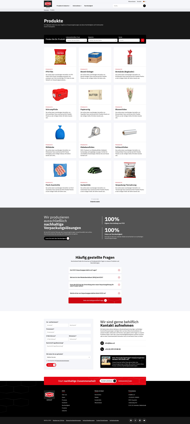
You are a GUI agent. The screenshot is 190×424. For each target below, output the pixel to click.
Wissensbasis (132, 1)
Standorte (64, 402)
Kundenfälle (98, 400)
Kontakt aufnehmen (107, 381)
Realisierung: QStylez (58, 420)
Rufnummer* (72, 336)
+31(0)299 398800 (133, 397)
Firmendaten (132, 391)
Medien (97, 397)
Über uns (64, 394)
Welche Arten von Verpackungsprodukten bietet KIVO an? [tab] (88, 293)
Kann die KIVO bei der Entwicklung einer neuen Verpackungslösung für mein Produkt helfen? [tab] (92, 285)
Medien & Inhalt (99, 391)
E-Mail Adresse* (51, 336)
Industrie (64, 410)
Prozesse (64, 400)
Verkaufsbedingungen (89, 420)
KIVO (63, 391)
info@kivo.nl (110, 343)
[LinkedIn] (140, 420)
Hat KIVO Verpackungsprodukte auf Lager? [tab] (83, 270)
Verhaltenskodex (114, 420)
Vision (63, 397)
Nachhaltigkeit (88, 6)
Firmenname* (50, 329)
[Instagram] (135, 420)
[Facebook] (131, 420)
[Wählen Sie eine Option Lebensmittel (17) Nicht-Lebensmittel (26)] (76, 40)
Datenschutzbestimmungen (62, 360)
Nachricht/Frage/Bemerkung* (54, 343)
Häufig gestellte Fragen (125, 381)
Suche (144, 5)
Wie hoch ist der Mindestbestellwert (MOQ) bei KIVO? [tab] (86, 277)
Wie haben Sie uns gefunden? (54, 354)
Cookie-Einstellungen (102, 420)
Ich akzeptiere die (58, 360)
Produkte (64, 408)
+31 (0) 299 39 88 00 (113, 349)
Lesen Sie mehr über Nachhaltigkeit (55, 238)
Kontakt (139, 1)
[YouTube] (144, 420)
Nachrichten (98, 394)
